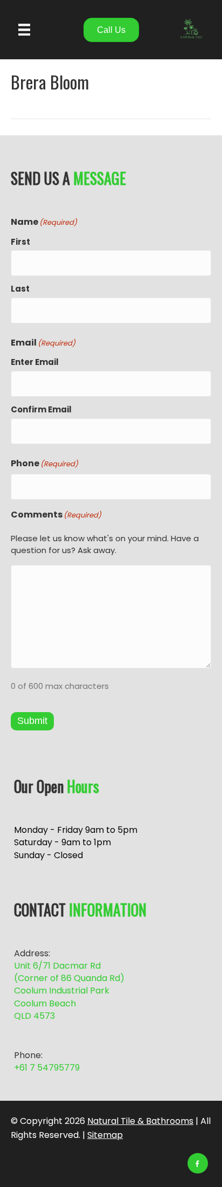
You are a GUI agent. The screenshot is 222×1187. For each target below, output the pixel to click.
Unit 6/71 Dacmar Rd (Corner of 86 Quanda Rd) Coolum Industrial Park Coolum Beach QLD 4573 (69, 991)
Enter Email (35, 362)
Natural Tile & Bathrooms (140, 1121)
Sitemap (105, 1135)
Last (20, 288)
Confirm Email (41, 409)
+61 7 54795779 (47, 1067)
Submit (32, 720)
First (20, 241)
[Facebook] (198, 1163)
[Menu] (24, 29)
